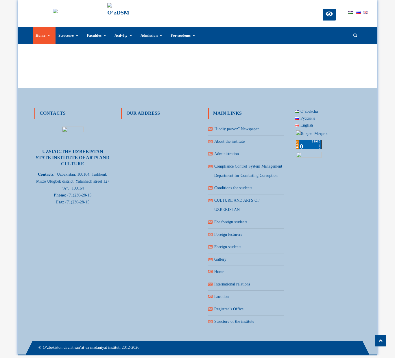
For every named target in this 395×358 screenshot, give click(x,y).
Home (40, 35)
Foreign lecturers (228, 234)
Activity (121, 35)
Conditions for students (233, 188)
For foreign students (230, 222)
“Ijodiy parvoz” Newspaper (236, 129)
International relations (232, 284)
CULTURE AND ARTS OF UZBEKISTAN (237, 205)
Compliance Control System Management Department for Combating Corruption (248, 171)
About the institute (229, 141)
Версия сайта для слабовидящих (329, 13)
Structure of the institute (234, 321)
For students (181, 35)
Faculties (94, 35)
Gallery (220, 259)
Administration (226, 154)
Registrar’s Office (228, 309)
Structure (66, 35)
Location (221, 296)
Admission (149, 35)
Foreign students (227, 247)
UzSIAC (144, 8)
